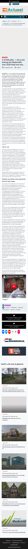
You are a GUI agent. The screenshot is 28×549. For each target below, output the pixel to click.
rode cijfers (6, 309)
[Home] (2, 16)
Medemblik (5, 57)
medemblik (14, 307)
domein (8, 307)
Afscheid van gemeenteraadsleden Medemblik (13, 532)
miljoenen (21, 307)
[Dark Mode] (20, 16)
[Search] (23, 16)
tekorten (18, 309)
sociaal (12, 309)
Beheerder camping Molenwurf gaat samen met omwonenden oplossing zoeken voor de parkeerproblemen (13, 391)
